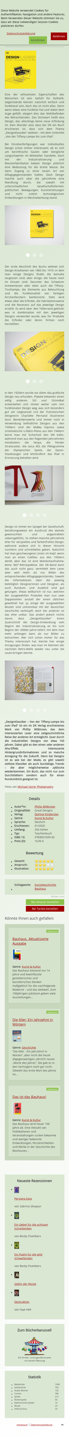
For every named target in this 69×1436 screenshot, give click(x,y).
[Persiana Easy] (16, 1189)
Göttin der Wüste (25, 1284)
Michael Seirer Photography (35, 786)
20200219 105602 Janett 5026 (31, 515)
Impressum (22, 1424)
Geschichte (29, 1047)
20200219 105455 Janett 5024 (24, 710)
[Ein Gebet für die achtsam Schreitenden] (16, 1215)
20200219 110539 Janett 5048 (45, 710)
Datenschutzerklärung (41, 1424)
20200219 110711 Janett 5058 (28, 381)
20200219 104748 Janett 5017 (28, 255)
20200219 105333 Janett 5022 (34, 255)
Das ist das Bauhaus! (29, 1096)
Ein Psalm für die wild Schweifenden (28, 1256)
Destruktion (21, 1302)
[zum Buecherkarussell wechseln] (34, 1346)
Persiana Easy (23, 1198)
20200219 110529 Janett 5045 (38, 710)
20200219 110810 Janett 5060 (24, 515)
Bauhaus (40, 888)
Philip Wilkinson (45, 806)
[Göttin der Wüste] (16, 1275)
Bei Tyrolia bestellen (45, 908)
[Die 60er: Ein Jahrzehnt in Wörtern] (16, 1036)
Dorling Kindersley (46, 814)
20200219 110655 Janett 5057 (41, 255)
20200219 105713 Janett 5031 (45, 515)
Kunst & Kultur (44, 818)
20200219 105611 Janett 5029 (38, 515)
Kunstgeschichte (45, 885)
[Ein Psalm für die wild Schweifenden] (16, 1245)
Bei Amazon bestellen (45, 902)
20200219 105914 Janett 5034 (31, 710)
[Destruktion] (16, 1292)
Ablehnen (59, 36)
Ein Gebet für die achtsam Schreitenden (31, 1226)
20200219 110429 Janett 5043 (34, 381)
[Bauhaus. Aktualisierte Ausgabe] (16, 955)
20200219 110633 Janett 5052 (41, 381)
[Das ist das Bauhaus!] (16, 1108)
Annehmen (38, 40)
